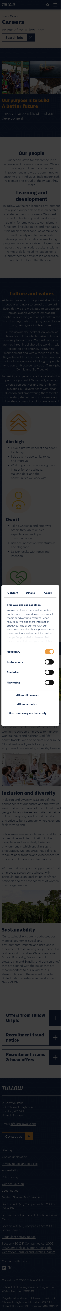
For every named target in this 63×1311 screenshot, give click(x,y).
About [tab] (48, 592)
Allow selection (27, 704)
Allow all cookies (27, 695)
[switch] (49, 662)
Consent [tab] (12, 592)
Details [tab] (30, 592)
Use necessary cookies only (28, 713)
